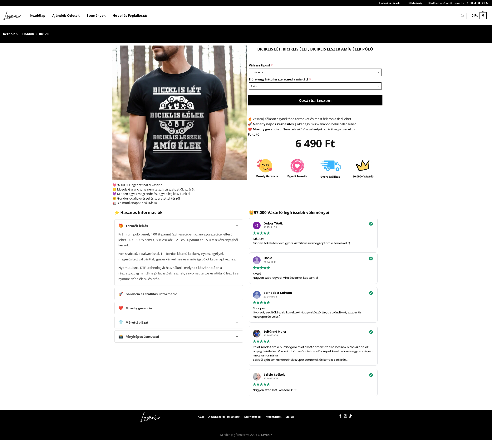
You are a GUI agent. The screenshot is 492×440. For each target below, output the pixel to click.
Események (96, 15)
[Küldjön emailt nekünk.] (483, 3)
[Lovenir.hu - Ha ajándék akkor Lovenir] (12, 16)
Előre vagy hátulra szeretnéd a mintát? (280, 79)
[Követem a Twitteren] (479, 3)
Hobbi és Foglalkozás (130, 15)
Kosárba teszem (315, 100)
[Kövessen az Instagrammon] (471, 3)
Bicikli (44, 34)
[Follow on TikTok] (475, 3)
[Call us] (487, 3)
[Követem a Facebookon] (467, 3)
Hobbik (28, 34)
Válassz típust (261, 65)
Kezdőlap (38, 15)
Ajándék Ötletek (66, 15)
